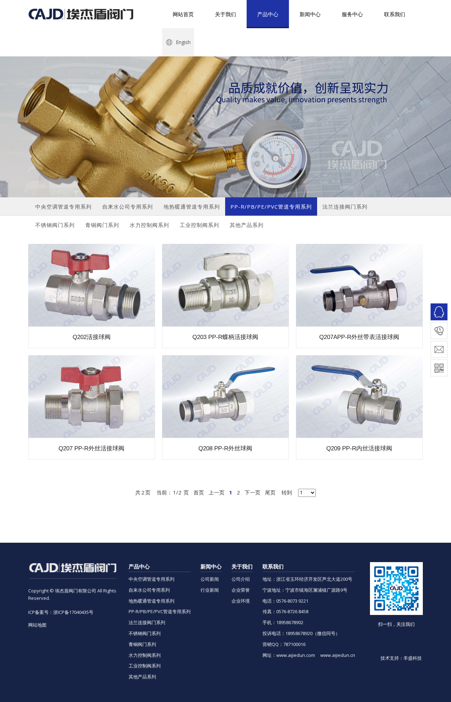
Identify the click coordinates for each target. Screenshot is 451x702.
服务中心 (352, 14)
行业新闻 (209, 590)
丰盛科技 (412, 658)
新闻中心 (310, 14)
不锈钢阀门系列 (145, 633)
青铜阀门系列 (142, 644)
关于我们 (225, 14)
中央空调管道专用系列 (151, 579)
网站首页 (183, 14)
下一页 (252, 492)
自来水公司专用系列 (149, 590)
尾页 (270, 492)
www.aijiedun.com (295, 655)
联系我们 (394, 14)
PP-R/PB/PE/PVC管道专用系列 (160, 611)
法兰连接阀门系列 (147, 622)
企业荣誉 (240, 590)
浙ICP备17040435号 (73, 612)
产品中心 (267, 14)
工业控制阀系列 (145, 666)
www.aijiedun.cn (337, 655)
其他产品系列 (142, 676)
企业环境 (240, 601)
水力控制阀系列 (145, 655)
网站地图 (37, 625)
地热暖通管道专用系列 (151, 601)
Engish (182, 42)
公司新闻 (209, 579)
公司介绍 (240, 579)
